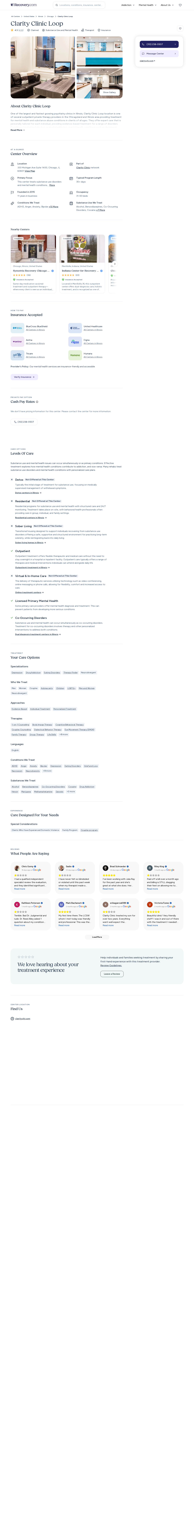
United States (29, 16)
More (52, 185)
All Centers (15, 16)
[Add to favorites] (180, 28)
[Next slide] (115, 264)
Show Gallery (109, 92)
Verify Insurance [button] (22, 377)
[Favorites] (180, 5)
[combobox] (79, 5)
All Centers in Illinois (35, 330)
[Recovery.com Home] (24, 5)
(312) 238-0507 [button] (26, 422)
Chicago (50, 16)
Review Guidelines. (111, 965)
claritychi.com (146, 61)
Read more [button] (19, 888)
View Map (30, 171)
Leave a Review (112, 974)
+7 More (100, 210)
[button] (159, 44)
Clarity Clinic (83, 167)
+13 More (53, 206)
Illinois (40, 16)
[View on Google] (17, 868)
